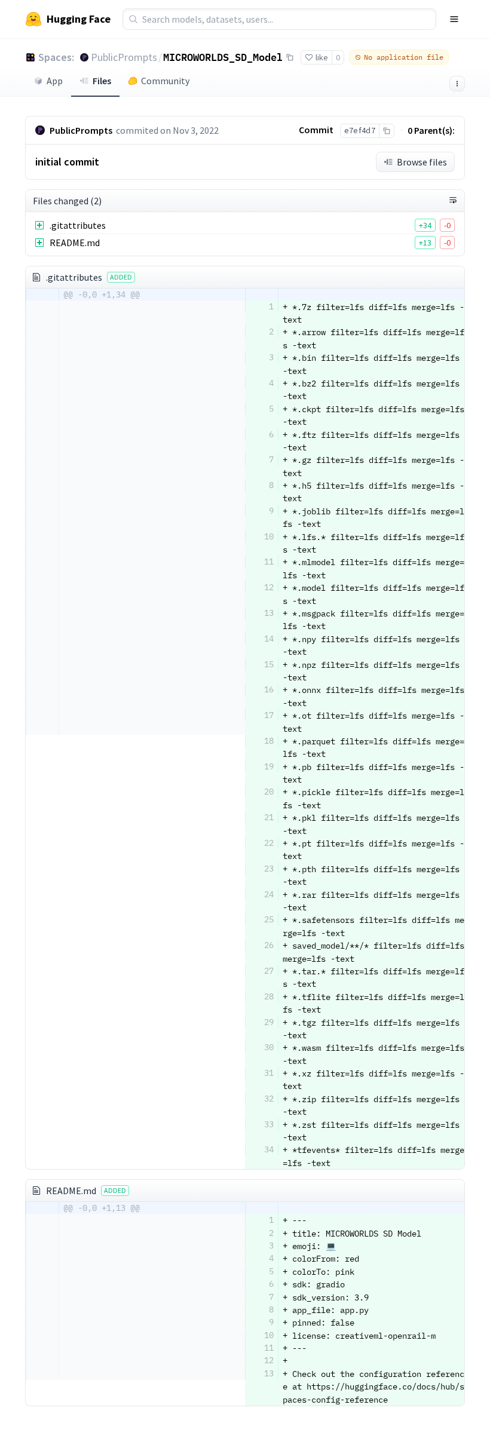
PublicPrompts (124, 57)
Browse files (422, 162)
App (55, 81)
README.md (75, 243)
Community (165, 81)
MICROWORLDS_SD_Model (223, 56)
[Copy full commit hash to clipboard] (386, 130)
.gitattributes (78, 225)
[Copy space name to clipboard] (289, 57)
